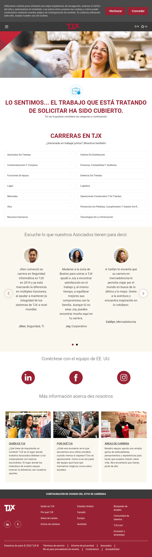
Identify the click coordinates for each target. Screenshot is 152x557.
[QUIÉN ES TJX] (28, 446)
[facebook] (18, 524)
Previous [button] (8, 293)
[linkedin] (7, 524)
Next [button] (143, 293)
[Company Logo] (73, 26)
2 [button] (77, 345)
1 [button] (73, 345)
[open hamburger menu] (6, 26)
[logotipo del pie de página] (10, 508)
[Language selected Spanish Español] (137, 26)
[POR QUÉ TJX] (76, 446)
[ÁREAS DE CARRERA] (124, 446)
